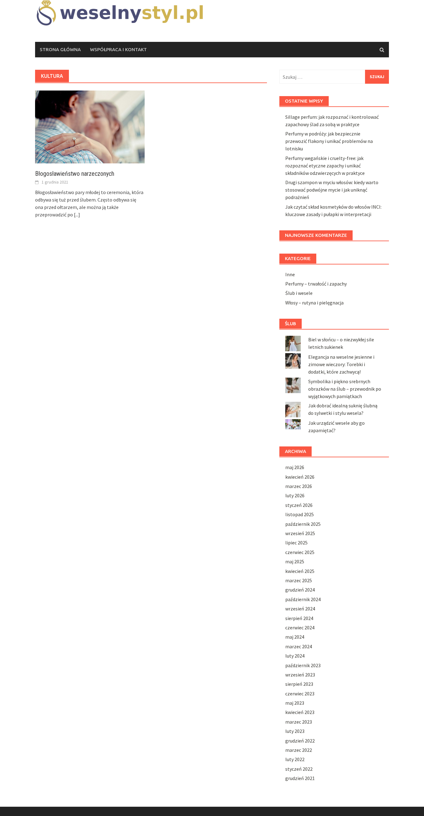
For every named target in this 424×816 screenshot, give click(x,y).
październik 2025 (303, 524)
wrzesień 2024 (300, 608)
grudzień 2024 (300, 590)
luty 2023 (294, 731)
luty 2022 (294, 759)
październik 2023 (303, 665)
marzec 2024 (298, 646)
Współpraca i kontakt (118, 49)
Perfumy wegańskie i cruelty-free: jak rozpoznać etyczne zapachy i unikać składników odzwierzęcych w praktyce (325, 165)
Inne (290, 274)
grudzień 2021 (300, 778)
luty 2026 (294, 495)
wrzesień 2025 (300, 533)
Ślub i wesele (299, 293)
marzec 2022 (298, 750)
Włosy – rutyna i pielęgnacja (314, 302)
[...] (77, 214)
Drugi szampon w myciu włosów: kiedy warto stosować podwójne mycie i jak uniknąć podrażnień (331, 189)
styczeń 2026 (299, 505)
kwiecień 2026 (299, 477)
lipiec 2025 (296, 542)
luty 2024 (294, 656)
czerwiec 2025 (299, 552)
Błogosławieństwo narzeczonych (74, 173)
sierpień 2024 (299, 618)
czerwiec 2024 (299, 627)
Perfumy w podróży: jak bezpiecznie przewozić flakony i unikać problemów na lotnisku (329, 141)
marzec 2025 (298, 580)
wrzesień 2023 (300, 675)
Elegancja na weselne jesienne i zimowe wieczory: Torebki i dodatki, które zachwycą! (341, 364)
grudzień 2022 (300, 741)
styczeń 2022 (299, 769)
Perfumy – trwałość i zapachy (316, 284)
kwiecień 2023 (299, 712)
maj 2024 (294, 637)
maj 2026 (294, 467)
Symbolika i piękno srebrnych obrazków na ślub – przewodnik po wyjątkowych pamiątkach (344, 388)
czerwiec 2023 (299, 693)
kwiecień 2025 (299, 571)
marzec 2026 (298, 486)
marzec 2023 (298, 722)
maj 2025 (294, 561)
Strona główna (60, 49)
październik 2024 (303, 599)
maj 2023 (294, 703)
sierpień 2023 (299, 684)
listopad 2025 (299, 514)
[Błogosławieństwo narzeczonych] (90, 126)
